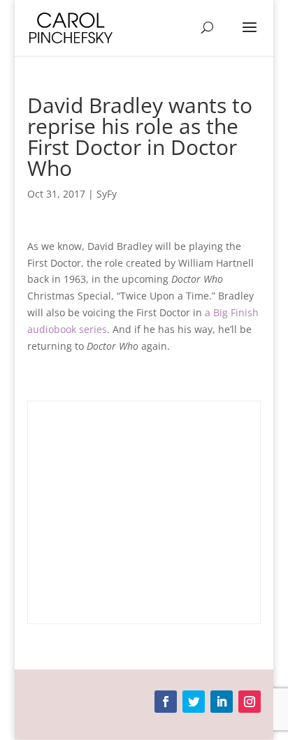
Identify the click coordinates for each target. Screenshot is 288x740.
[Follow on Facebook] (165, 701)
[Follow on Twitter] (193, 701)
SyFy (106, 193)
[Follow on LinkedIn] (221, 701)
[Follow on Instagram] (249, 701)
